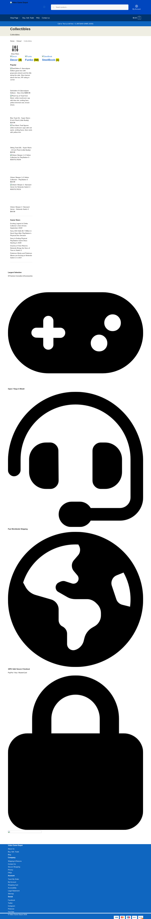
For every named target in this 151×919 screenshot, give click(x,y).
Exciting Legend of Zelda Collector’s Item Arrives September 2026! (19, 226)
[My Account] (44, 7)
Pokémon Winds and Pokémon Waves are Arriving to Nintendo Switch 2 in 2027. (21, 255)
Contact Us (12, 864)
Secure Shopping (14, 867)
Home (12, 41)
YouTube (11, 912)
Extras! (19, 41)
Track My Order (13, 879)
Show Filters (15, 54)
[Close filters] (11, 270)
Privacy (10, 870)
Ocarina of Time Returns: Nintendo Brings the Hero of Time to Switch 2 (20, 248)
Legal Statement (14, 891)
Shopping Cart (13, 885)
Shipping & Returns (15, 861)
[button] (137, 18)
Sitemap (11, 894)
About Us (11, 849)
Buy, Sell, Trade (13, 852)
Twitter (10, 903)
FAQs (10, 873)
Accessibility (12, 888)
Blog (9, 855)
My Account (136, 9)
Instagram (11, 906)
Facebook (11, 900)
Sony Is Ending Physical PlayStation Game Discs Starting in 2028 (18, 240)
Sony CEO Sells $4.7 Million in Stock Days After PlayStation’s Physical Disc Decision (21, 233)
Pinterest (11, 909)
